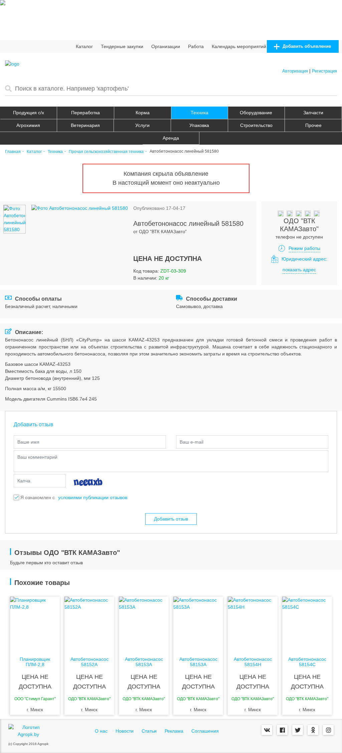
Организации (165, 46)
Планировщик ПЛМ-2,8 (35, 662)
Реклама (174, 731)
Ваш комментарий (37, 457)
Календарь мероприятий (239, 46)
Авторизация (295, 70)
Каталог (84, 46)
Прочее (313, 125)
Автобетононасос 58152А (89, 662)
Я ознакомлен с (37, 497)
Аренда (171, 138)
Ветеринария (85, 125)
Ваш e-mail (191, 442)
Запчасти (313, 112)
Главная (13, 152)
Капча (23, 480)
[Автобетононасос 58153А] (144, 623)
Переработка (85, 112)
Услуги (142, 125)
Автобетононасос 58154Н (253, 662)
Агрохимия (28, 125)
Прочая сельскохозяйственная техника (106, 152)
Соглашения (205, 731)
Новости (125, 731)
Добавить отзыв (171, 518)
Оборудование (256, 112)
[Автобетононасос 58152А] (89, 623)
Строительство (256, 125)
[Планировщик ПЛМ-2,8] (35, 623)
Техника (199, 112)
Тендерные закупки (122, 46)
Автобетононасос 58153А (144, 662)
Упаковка (199, 125)
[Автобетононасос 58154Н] (253, 623)
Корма (143, 112)
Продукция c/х (28, 112)
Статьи (149, 731)
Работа (196, 46)
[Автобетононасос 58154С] (307, 623)
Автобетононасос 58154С (307, 662)
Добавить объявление (306, 46)
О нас (101, 731)
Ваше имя (28, 442)
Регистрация (324, 70)
